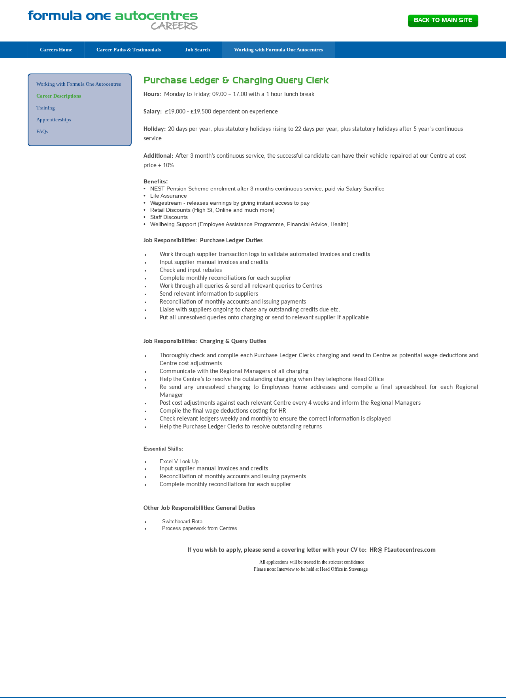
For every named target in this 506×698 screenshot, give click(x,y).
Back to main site (443, 20)
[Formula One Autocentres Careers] (113, 20)
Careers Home (56, 50)
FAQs (42, 131)
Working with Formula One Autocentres (278, 50)
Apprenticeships (53, 120)
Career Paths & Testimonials (128, 50)
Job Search (197, 50)
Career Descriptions (58, 96)
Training (45, 108)
